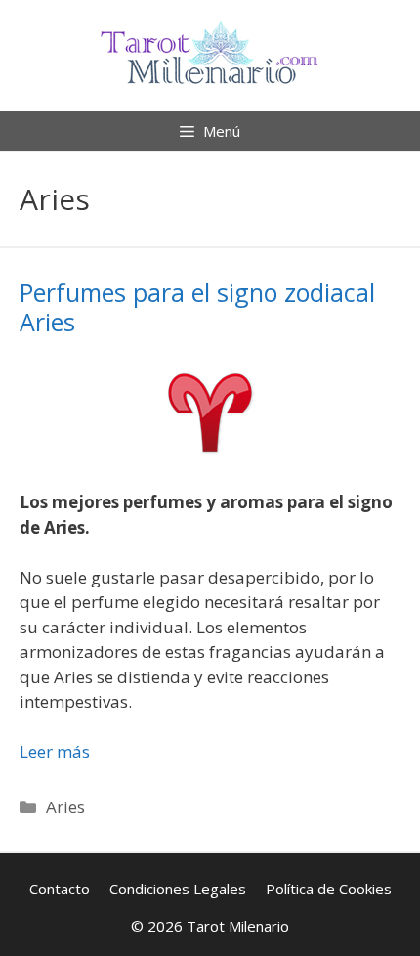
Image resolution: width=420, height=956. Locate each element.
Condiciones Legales (177, 888)
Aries (65, 807)
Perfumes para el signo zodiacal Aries (197, 307)
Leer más (55, 751)
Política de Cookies (329, 888)
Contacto (59, 888)
